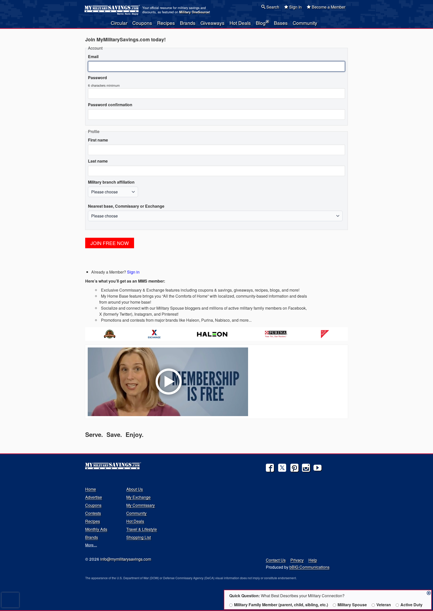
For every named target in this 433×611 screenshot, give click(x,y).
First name (98, 140)
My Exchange (138, 497)
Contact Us (276, 560)
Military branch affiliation (111, 182)
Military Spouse (352, 604)
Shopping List (138, 537)
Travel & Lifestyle (141, 529)
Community (305, 22)
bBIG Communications (309, 567)
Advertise (93, 497)
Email (93, 56)
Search (272, 7)
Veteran (383, 604)
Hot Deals (240, 22)
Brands (187, 22)
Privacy (297, 560)
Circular (119, 22)
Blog (261, 22)
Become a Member (328, 7)
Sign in (133, 272)
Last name (98, 161)
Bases (281, 22)
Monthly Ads (96, 529)
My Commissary (140, 505)
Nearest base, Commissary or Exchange (126, 206)
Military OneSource (194, 12)
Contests (93, 513)
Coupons (142, 22)
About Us (134, 489)
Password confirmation (110, 104)
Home (90, 489)
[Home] (113, 10)
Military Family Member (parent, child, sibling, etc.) (281, 604)
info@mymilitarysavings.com (125, 559)
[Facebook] (270, 467)
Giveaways (212, 22)
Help (312, 560)
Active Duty (411, 604)
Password (97, 77)
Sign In (295, 7)
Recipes (166, 22)
